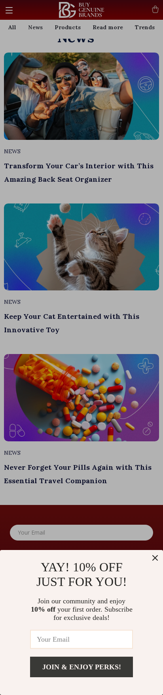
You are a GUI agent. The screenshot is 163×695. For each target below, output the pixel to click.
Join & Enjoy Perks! (81, 667)
